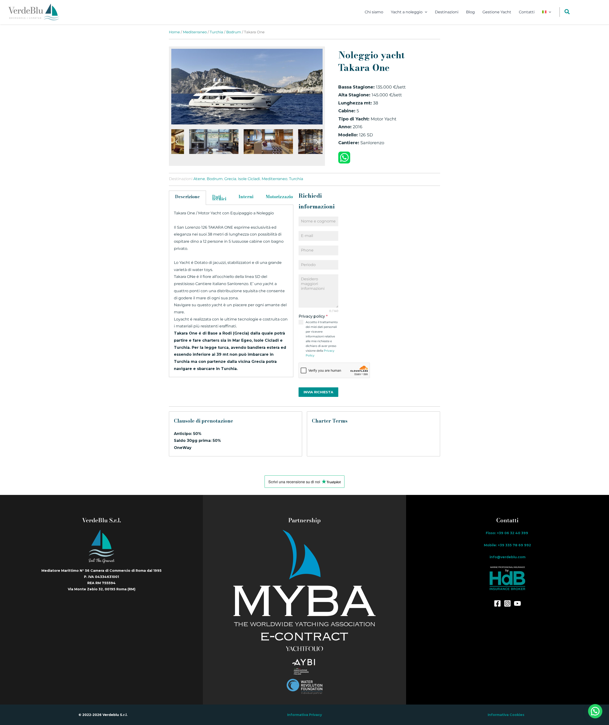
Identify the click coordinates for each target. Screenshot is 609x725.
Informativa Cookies (506, 715)
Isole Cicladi (249, 179)
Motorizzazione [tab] (282, 196)
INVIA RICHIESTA (318, 392)
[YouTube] (517, 603)
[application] (424, 12)
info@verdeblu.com (508, 557)
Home (174, 32)
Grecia (230, 179)
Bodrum (233, 32)
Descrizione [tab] (187, 196)
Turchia (216, 32)
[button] (177, 141)
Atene (199, 179)
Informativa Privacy (304, 715)
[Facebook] (497, 603)
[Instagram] (507, 603)
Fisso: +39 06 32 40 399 (507, 533)
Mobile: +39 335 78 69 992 (507, 545)
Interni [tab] (246, 196)
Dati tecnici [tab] (219, 197)
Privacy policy (313, 316)
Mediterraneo (195, 32)
